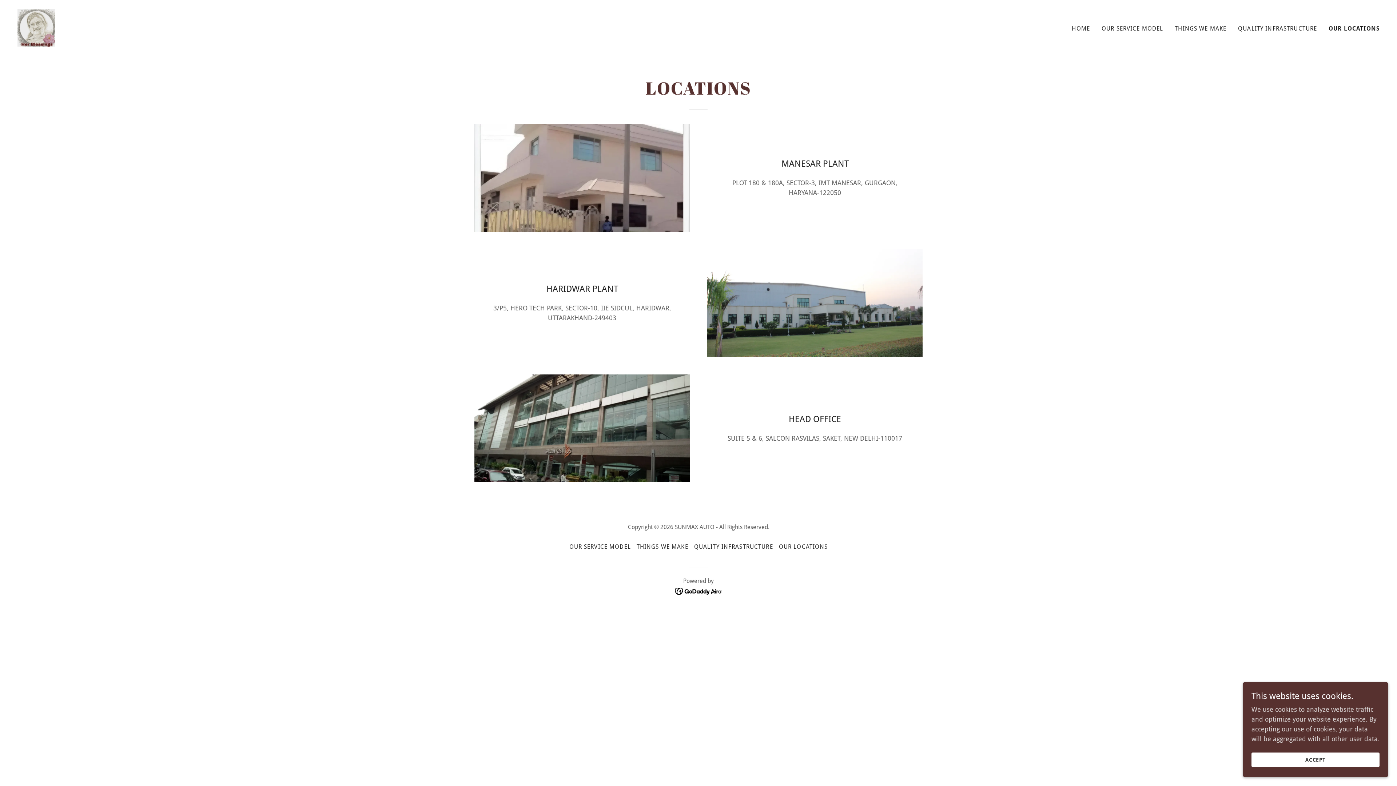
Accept (1315, 760)
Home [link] (1081, 28)
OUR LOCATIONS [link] (1354, 28)
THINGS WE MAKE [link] (1200, 28)
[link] (36, 27)
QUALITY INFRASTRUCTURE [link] (1277, 28)
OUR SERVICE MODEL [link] (1132, 28)
